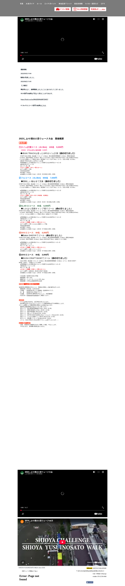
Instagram (29, 295)
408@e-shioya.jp (101, 573)
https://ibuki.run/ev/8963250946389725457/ (34, 99)
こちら (44, 105)
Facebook (36, 295)
